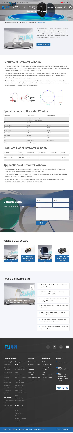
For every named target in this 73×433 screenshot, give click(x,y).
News (43, 372)
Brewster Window (41, 22)
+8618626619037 (7, 2)
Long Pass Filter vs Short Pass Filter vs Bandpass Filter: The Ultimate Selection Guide (53, 321)
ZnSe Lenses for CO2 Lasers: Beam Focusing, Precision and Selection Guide (52, 293)
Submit (41, 223)
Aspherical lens (7, 364)
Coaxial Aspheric (19, 374)
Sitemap (59, 429)
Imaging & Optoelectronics (34, 377)
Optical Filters (7, 387)
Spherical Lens (7, 390)
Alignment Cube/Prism (21, 367)
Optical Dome (7, 385)
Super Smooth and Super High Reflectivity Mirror (21, 393)
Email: (60, 367)
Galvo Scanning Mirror (20, 377)
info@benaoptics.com (22, 2)
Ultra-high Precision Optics (20, 363)
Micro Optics (7, 369)
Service (44, 362)
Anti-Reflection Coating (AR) (9, 401)
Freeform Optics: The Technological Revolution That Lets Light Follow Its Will (54, 300)
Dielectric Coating (8, 405)
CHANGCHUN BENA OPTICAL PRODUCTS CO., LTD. (23, 429)
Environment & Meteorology (31, 371)
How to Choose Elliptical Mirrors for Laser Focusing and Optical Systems (54, 286)
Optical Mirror (7, 380)
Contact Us (59, 358)
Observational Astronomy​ (34, 380)
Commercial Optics (23, 22)
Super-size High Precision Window (19, 399)
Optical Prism (7, 377)
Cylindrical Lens (7, 367)
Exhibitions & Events (47, 374)
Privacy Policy (65, 429)
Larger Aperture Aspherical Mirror (19, 381)
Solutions (31, 358)
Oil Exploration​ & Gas (33, 362)
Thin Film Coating (8, 397)
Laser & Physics (32, 374)
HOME (6, 22)
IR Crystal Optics (8, 372)
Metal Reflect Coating (9, 408)
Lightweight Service (20, 385)
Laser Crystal (7, 374)
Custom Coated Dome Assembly (20, 420)
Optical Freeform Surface (19, 414)
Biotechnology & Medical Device (34, 366)
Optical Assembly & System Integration (47, 366)
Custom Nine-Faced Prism (20, 409)
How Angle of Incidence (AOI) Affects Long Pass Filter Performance (54, 307)
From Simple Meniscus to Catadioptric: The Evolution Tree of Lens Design (54, 327)
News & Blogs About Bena (17, 278)
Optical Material (7, 393)
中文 (64, 2)
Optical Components (13, 22)
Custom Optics (19, 405)
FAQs (43, 380)
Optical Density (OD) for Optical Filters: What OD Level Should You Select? (53, 314)
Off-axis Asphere (19, 387)
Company (44, 369)
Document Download (47, 377)
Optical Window (32, 22)
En (69, 2)
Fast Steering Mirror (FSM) (20, 371)
